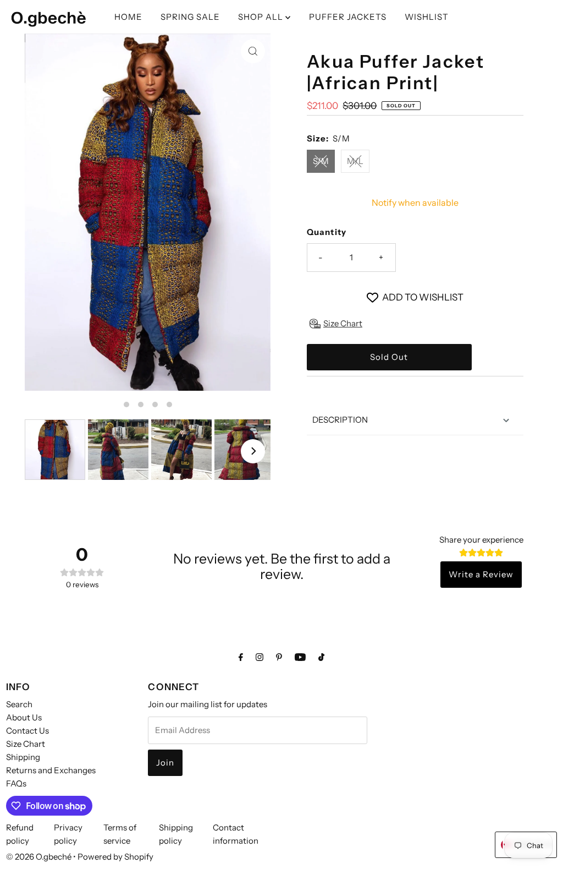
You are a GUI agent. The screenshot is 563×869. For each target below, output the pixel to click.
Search (19, 704)
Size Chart (25, 744)
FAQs (16, 783)
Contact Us (27, 730)
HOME (128, 17)
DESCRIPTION (340, 419)
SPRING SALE (190, 17)
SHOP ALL (261, 17)
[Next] (253, 451)
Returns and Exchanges (51, 770)
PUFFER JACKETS (348, 17)
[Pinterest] (279, 657)
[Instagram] (259, 657)
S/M (321, 161)
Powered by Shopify (115, 856)
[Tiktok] (321, 657)
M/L (355, 161)
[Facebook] (241, 657)
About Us (24, 717)
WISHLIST (427, 17)
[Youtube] (300, 657)
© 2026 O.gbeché (38, 856)
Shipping (23, 757)
